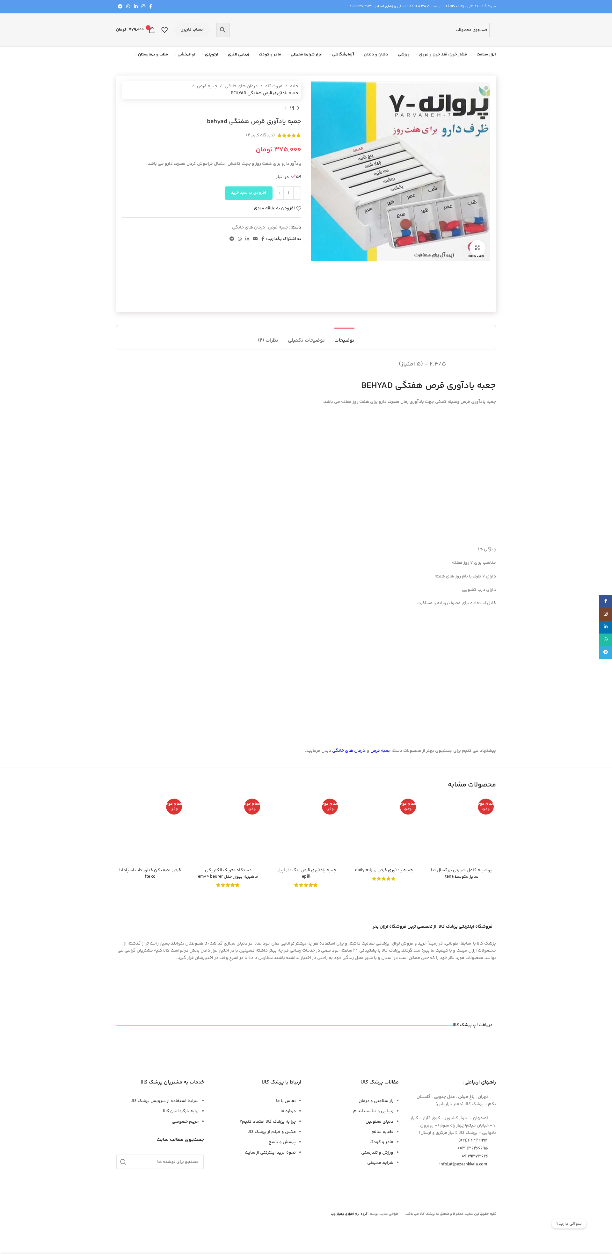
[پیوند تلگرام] (120, 6)
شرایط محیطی (380, 1162)
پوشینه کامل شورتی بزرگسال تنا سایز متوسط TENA (461, 873)
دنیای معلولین (379, 1121)
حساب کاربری (192, 29)
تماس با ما (286, 1101)
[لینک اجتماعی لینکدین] (136, 6)
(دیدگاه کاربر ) (260, 135)
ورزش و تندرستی (377, 1152)
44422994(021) (473, 1140)
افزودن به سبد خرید (248, 193)
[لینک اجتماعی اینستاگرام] (143, 6)
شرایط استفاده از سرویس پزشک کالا (164, 1101)
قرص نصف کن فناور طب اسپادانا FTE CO (150, 873)
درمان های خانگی (241, 86)
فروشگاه (273, 86)
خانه (294, 86)
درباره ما (288, 1111)
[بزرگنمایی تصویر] (477, 248)
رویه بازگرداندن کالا (181, 1111)
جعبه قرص (207, 86)
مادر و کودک (381, 1142)
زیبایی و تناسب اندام (373, 1111)
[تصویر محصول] (228, 830)
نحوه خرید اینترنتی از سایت (270, 1152)
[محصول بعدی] (285, 108)
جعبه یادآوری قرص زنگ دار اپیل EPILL (306, 873)
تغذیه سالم (382, 1131)
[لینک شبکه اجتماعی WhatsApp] (128, 6)
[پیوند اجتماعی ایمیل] (255, 239)
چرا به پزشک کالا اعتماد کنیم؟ (268, 1121)
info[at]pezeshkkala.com (463, 1164)
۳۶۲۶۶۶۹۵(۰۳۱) (473, 1148)
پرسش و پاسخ (282, 1142)
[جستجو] (123, 1162)
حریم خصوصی (185, 1121)
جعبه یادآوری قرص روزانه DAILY (384, 870)
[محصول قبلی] (298, 108)
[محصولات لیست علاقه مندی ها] (164, 30)
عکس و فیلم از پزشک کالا (271, 1131)
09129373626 (360, 7)
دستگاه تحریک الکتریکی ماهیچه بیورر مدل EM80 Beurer (228, 873)
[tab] (344, 337)
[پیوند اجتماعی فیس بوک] (150, 6)
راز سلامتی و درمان (376, 1101)
